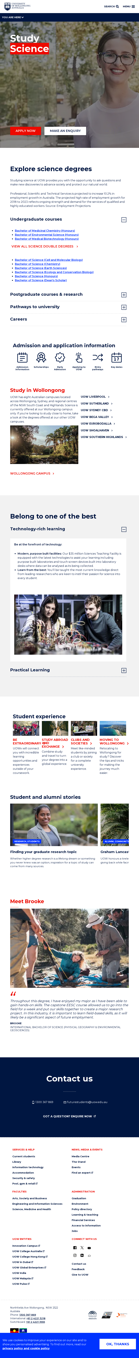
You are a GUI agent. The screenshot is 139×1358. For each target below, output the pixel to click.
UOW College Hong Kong (28, 1256)
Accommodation (23, 1172)
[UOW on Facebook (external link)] (75, 1247)
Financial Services (83, 1220)
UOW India (19, 1273)
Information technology (27, 1167)
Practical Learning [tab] (30, 669)
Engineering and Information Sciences (37, 1203)
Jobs (75, 1231)
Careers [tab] (18, 319)
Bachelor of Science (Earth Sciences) (41, 268)
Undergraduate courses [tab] (36, 219)
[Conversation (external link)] (89, 1256)
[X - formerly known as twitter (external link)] (82, 1247)
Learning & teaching (85, 1214)
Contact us (79, 1263)
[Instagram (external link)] (75, 1255)
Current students (23, 1156)
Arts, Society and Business (29, 1198)
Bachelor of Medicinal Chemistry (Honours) (45, 230)
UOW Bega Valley (95, 417)
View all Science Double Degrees (43, 246)
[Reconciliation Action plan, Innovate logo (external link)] (92, 1315)
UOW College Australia (27, 1251)
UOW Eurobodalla (96, 423)
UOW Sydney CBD (94, 410)
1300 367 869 (44, 1102)
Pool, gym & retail (23, 1183)
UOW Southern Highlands (102, 437)
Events (76, 1167)
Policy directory (82, 1209)
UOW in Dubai (21, 1262)
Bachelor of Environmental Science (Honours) (47, 234)
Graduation (79, 1198)
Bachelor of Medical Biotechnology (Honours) (47, 238)
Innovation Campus (24, 1245)
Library (16, 1162)
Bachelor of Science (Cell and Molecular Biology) (49, 260)
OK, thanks (117, 1344)
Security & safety (23, 1178)
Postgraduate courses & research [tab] (46, 294)
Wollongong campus (30, 473)
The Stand (78, 1162)
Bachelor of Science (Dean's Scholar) (41, 280)
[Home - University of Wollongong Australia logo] (17, 6)
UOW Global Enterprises (28, 1267)
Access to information (86, 1225)
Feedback (78, 1269)
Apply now (26, 131)
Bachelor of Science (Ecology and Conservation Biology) (54, 272)
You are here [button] (12, 17)
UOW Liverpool (93, 396)
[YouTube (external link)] (89, 1248)
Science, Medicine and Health (31, 1209)
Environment (80, 1203)
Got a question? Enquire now (68, 1116)
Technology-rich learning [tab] (37, 528)
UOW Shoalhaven (95, 430)
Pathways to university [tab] (34, 306)
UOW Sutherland (95, 403)
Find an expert (81, 1172)
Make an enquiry (65, 131)
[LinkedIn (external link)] (82, 1255)
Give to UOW (80, 1274)
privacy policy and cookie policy (26, 1348)
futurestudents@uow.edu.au (86, 1102)
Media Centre (80, 1156)
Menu (127, 6)
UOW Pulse (19, 1284)
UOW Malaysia (21, 1278)
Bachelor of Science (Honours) (36, 276)
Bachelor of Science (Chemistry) (37, 264)
